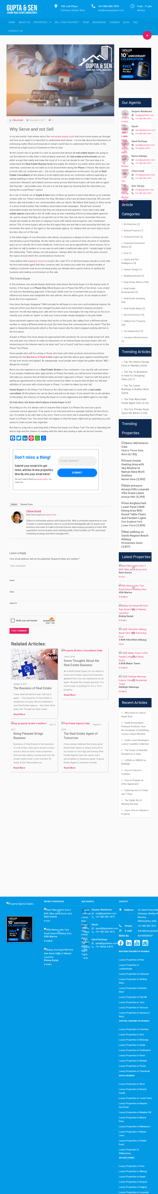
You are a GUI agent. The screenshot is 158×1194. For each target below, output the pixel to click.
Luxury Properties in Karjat (132, 1176)
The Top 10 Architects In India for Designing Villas (134, 375)
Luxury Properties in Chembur (134, 1029)
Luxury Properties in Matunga (133, 1039)
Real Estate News (133, 308)
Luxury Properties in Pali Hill (133, 997)
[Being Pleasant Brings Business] (28, 724)
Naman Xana (128, 479)
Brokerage (99, 22)
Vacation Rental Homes (136, 337)
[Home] (23, 11)
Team (86, 22)
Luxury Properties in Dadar (132, 1045)
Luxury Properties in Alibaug (133, 1171)
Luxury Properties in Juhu (131, 1002)
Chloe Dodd (17, 120)
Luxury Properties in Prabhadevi (135, 1050)
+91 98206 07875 (142, 148)
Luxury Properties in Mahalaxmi (134, 1126)
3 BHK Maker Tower (129, 663)
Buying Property (132, 230)
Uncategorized (131, 331)
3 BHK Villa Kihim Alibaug (132, 639)
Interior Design (131, 269)
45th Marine (125, 592)
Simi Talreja (137, 186)
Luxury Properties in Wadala (133, 1060)
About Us (24, 22)
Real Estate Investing (134, 298)
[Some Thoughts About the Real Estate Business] (81, 651)
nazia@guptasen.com (145, 160)
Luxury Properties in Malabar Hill (135, 1112)
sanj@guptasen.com (144, 115)
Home (11, 22)
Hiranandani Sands (132, 542)
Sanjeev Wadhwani (141, 111)
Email (12, 592)
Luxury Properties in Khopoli (133, 1181)
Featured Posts (131, 236)
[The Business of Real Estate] (34, 665)
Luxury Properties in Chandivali (134, 1071)
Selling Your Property (134, 321)
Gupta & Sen (50, 515)
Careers (115, 22)
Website (13, 603)
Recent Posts (27, 504)
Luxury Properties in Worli (132, 1084)
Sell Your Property (67, 22)
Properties (40, 22)
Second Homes (132, 314)
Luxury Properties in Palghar (133, 1187)
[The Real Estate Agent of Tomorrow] (75, 724)
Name (12, 580)
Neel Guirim (125, 572)
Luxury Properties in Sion (131, 1034)
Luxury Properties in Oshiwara (134, 974)
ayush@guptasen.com (145, 130)
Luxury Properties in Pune (132, 1166)
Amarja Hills (128, 496)
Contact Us (15, 31)
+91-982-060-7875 (143, 118)
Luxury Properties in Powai (132, 1066)
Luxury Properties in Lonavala (134, 1192)
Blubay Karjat (126, 616)
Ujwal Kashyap (139, 141)
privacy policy (42, 479)
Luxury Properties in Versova (133, 1007)
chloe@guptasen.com (145, 175)
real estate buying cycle (62, 136)
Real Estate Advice (133, 282)
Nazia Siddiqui (139, 156)
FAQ (135, 22)
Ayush (134, 126)
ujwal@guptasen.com (145, 145)
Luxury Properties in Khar (131, 959)
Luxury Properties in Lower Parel (135, 1098)
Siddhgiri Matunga (129, 687)
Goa (126, 253)
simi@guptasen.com (144, 190)
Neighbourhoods (132, 275)
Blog (126, 22)
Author (14, 504)
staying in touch (36, 261)
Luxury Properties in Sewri (132, 1055)
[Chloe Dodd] (17, 517)
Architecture (130, 224)
